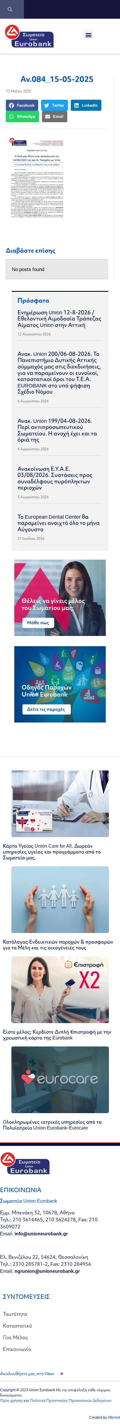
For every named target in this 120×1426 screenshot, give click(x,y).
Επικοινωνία (17, 1349)
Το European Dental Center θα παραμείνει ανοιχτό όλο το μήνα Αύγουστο (58, 523)
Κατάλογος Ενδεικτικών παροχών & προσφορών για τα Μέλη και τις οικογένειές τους (58, 944)
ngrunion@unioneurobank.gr (47, 1271)
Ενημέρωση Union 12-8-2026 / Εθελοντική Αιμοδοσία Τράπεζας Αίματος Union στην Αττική (59, 318)
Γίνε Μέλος (15, 1337)
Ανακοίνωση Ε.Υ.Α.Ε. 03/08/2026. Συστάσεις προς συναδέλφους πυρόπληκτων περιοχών (54, 478)
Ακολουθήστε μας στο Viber (27, 1374)
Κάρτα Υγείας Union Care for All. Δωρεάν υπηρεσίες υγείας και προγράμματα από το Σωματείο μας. (52, 851)
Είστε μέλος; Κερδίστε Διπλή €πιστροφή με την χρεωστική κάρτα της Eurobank (57, 1034)
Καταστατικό (17, 1325)
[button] (88, 34)
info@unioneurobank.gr (41, 1233)
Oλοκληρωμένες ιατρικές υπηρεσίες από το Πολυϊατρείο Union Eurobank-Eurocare (52, 1124)
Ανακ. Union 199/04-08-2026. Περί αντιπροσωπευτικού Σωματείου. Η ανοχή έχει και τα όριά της (57, 430)
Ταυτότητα (15, 1314)
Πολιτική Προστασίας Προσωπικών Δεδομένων (71, 1400)
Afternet (114, 1417)
